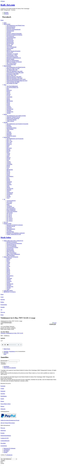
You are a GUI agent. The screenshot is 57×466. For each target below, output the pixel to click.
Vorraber (9, 113)
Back (2, 462)
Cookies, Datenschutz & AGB (14, 234)
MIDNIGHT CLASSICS (10, 292)
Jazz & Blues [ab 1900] (12, 83)
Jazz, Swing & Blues (11, 63)
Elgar (8, 160)
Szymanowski (10, 109)
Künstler (6, 122)
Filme (5, 84)
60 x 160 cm (9, 220)
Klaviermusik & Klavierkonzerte (14, 243)
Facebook (3, 386)
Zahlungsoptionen (11, 229)
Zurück (2, 463)
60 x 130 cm (9, 219)
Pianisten (9, 125)
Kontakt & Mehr (7, 223)
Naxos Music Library (6, 403)
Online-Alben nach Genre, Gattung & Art (13, 240)
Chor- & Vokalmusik (11, 47)
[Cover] (54, 322)
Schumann (9, 107)
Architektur (9, 206)
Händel (8, 99)
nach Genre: (9, 202)
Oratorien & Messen (11, 244)
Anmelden (6, 351)
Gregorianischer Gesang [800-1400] (15, 72)
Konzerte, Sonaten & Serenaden (14, 33)
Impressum (9, 227)
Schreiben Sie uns (11, 226)
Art (4, 199)
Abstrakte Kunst (10, 207)
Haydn (8, 98)
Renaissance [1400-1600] (12, 74)
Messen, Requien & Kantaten (13, 51)
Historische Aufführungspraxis (14, 57)
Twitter (2, 388)
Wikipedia (3, 409)
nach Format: (10, 212)
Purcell (8, 173)
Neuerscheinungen (11, 26)
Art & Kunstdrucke (11, 200)
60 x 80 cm (9, 216)
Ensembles (9, 133)
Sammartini (9, 181)
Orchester (9, 132)
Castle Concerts (10, 121)
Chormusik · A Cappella (12, 53)
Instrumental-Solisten (11, 127)
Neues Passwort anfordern (10, 367)
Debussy (9, 94)
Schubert (9, 106)
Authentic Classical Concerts (13, 117)
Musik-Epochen (7, 65)
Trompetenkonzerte (11, 37)
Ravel (8, 177)
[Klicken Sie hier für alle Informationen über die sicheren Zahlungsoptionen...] (8, 417)
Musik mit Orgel (10, 251)
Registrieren (12, 351)
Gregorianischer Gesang (12, 56)
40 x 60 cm (9, 214)
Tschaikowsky (10, 111)
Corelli (8, 154)
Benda (8, 145)
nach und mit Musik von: (12, 87)
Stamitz (8, 187)
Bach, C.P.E (9, 141)
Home (2, 20)
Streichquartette (10, 43)
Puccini (8, 172)
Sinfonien (9, 32)
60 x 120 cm (9, 218)
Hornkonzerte (10, 39)
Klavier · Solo (10, 44)
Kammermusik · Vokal (12, 55)
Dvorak (8, 95)
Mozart (8, 102)
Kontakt (2, 433)
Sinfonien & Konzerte (12, 242)
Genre (2, 297)
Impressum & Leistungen (9, 448)
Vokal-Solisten (10, 129)
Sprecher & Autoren (11, 136)
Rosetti (8, 105)
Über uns (6, 222)
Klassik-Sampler (10, 59)
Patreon (2, 406)
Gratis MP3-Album (8, 290)
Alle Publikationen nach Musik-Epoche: (16, 67)
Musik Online (6, 237)
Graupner (9, 163)
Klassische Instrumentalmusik (13, 29)
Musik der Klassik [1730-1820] (14, 76)
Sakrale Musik (10, 48)
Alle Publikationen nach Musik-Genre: (16, 25)
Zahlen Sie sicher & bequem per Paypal (10, 420)
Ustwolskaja (9, 194)
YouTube (3, 393)
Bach (8, 88)
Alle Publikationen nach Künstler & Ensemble (17, 123)
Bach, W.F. (9, 142)
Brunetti (8, 150)
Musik (8, 204)
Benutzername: (5, 360)
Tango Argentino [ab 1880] (13, 82)
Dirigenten (9, 134)
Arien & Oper (10, 52)
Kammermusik (10, 41)
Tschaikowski (10, 192)
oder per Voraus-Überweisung (8, 422)
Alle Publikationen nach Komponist (15, 138)
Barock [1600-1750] (11, 75)
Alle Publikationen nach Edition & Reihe (16, 115)
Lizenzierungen (10, 231)
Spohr (8, 185)
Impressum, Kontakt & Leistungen (15, 225)
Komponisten (7, 137)
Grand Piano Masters (11, 119)
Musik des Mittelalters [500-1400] (14, 71)
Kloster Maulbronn (11, 210)
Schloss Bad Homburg (12, 211)
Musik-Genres (7, 24)
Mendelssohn (10, 101)
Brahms (8, 91)
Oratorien (9, 49)
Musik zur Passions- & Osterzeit (14, 61)
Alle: (2, 459)
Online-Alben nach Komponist (11, 256)
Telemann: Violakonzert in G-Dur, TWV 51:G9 (12, 333)
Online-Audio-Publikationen (13, 254)
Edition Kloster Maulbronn (13, 118)
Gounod (8, 161)
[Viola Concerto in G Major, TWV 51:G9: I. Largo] (6, 352)
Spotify (2, 398)
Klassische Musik (11, 28)
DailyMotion (4, 396)
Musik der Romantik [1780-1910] (14, 78)
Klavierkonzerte (10, 36)
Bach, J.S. (9, 140)
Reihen (5, 114)
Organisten (9, 126)
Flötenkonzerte (10, 40)
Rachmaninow (10, 176)
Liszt (8, 168)
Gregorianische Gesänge (12, 247)
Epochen (3, 299)
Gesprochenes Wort (11, 64)
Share (5, 354)
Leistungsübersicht (5, 440)
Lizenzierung (4, 445)
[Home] (3, 1)
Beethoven (9, 90)
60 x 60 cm (9, 215)
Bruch (8, 152)
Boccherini (9, 148)
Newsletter (9, 230)
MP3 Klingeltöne (11, 255)
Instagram (3, 391)
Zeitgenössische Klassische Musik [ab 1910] (17, 80)
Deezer (2, 401)
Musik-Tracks (7, 349)
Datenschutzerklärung (6, 435)
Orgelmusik (9, 45)
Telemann (9, 110)
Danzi (8, 156)
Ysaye (8, 198)
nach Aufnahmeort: (11, 208)
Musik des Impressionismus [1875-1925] (16, 79)
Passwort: (3, 362)
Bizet (8, 146)
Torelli (8, 191)
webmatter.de (9, 455)
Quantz (8, 103)
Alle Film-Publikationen (12, 86)
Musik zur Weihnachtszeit (13, 60)
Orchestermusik (10, 30)
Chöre (8, 130)
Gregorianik (9, 96)
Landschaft (9, 203)
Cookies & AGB (4, 438)
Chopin (8, 92)
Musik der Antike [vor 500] (13, 68)
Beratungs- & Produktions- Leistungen (16, 233)
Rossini (8, 180)
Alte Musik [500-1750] (12, 70)
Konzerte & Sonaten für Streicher (14, 34)
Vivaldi (8, 195)
